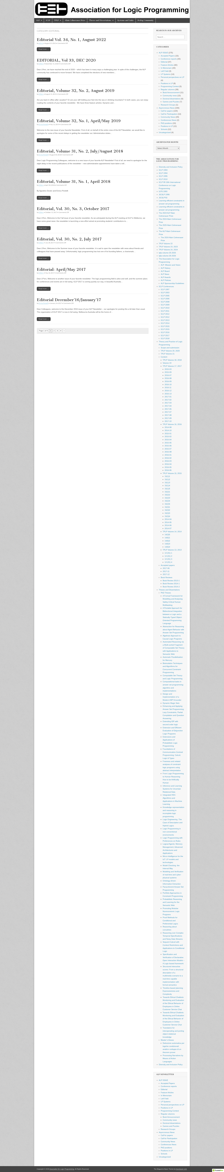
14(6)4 (167, 547)
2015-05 (168, 443)
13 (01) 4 (168, 562)
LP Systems (165, 74)
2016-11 (168, 387)
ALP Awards (166, 277)
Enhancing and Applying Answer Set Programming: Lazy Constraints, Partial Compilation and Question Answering (173, 712)
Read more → (43, 49)
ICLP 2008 (165, 302)
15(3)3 (167, 513)
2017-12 (166, 574)
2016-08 (168, 378)
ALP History (165, 268)
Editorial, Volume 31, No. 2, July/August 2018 (80, 151)
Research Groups (168, 105)
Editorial (164, 62)
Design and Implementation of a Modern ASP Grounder (172, 697)
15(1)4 (167, 485)
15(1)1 (167, 476)
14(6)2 (167, 541)
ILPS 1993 (163, 191)
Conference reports (169, 59)
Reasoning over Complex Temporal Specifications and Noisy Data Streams (173, 936)
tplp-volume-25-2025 (167, 253)
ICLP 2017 (165, 335)
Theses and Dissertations (100, 20)
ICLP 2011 (165, 311)
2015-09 (168, 372)
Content (164, 357)
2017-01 (168, 397)
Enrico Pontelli (43, 124)
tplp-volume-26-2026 (167, 256)
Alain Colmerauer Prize (75, 20)
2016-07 (168, 375)
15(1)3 (167, 482)
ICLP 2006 (165, 299)
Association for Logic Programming (62, 1169)
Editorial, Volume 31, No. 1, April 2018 (73, 181)
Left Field (164, 71)
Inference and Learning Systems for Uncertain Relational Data (172, 789)
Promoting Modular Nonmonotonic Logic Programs (171, 911)
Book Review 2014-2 (171, 587)
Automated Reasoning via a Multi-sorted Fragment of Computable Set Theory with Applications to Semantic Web (173, 648)
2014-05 (168, 522)
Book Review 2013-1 (171, 581)
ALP (38, 20)
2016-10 (168, 384)
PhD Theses (166, 593)
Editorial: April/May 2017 (61, 269)
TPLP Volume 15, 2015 (172, 473)
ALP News (165, 274)
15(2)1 (167, 492)
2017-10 (168, 421)
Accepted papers (168, 565)
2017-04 (168, 406)
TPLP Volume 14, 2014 (172, 531)
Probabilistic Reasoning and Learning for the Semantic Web (172, 902)
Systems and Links (125, 20)
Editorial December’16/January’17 (69, 299)
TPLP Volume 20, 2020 (170, 351)
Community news (170, 96)
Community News (168, 117)
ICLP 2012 (165, 314)
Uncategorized (165, 132)
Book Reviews (166, 577)
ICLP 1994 (163, 173)
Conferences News (168, 120)
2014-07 (168, 528)
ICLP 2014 (165, 323)
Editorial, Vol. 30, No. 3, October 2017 (73, 208)
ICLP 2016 (165, 332)
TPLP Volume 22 (166, 243)
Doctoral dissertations (171, 99)
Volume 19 (167, 363)
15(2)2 (167, 495)
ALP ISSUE (163, 53)
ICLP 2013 (165, 320)
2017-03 (168, 403)
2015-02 (168, 436)
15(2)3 (167, 498)
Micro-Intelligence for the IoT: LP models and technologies (173, 859)
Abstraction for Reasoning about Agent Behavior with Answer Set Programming (173, 629)
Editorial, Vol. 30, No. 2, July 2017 (69, 239)
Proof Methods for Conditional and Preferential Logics (170, 920)
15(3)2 (167, 510)
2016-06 (168, 470)
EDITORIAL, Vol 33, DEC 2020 (66, 60)
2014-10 (168, 430)
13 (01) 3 (168, 559)
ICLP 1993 (163, 170)
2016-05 (168, 467)
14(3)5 (167, 534)
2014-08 (168, 427)
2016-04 (168, 464)
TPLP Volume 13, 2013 (172, 550)
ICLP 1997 (165, 289)
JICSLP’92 (163, 198)
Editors (41, 64)
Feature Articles (167, 65)
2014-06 (168, 525)
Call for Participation (169, 114)
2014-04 (168, 519)
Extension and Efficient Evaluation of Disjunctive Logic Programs (173, 731)
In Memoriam (166, 68)
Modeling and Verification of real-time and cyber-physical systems (173, 875)
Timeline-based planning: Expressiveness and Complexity (173, 991)
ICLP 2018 (165, 338)
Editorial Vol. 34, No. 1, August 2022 (71, 39)
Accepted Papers (168, 56)
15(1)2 (167, 479)
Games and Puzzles (171, 102)
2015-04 (168, 440)
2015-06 (168, 446)
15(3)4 (167, 516)
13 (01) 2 (168, 556)
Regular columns (168, 89)
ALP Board (165, 271)
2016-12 (168, 391)
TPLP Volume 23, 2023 (168, 247)
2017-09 (168, 418)
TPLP (56, 20)
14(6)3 (167, 544)
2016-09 (168, 381)
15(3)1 (167, 507)
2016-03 (168, 461)
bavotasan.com (181, 1169)
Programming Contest (170, 86)
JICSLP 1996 (164, 194)
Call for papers (167, 111)
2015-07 (168, 449)
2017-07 (168, 412)
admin (41, 43)
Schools (164, 129)
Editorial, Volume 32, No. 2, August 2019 (75, 90)
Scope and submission (170, 348)
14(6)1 (167, 538)
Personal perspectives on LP (172, 77)
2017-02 (168, 400)
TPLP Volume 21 (167, 354)
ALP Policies (166, 280)
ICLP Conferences (166, 286)
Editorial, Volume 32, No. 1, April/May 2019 (79, 121)
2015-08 (168, 452)
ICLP (48, 20)
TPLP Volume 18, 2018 (172, 360)
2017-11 (166, 571)
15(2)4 (167, 501)
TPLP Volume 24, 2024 (168, 250)
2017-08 (168, 415)
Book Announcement (171, 92)
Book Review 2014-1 (171, 583)
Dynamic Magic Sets (171, 703)
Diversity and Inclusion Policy (171, 167)
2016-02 (168, 458)
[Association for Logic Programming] (112, 9)
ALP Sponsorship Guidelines (172, 283)
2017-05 (168, 409)
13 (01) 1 (168, 553)
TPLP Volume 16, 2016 (172, 424)
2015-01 (168, 433)
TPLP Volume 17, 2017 (172, 366)
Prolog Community (146, 20)
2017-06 (166, 568)
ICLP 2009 (165, 305)
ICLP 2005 (165, 296)
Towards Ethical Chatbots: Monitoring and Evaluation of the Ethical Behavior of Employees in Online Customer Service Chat (173, 1003)
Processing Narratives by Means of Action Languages (173, 1058)
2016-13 (168, 394)
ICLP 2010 (163, 179)
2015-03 (168, 369)
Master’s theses (167, 1040)
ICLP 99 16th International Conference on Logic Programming (169, 185)
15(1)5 (167, 489)
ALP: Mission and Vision (170, 265)
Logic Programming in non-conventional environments (172, 832)
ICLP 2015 (165, 326)
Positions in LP (167, 83)
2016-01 (168, 455)
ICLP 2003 (165, 293)
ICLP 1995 (163, 176)
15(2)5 (167, 504)
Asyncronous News (166, 108)
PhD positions (166, 123)
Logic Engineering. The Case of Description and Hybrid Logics (172, 822)
